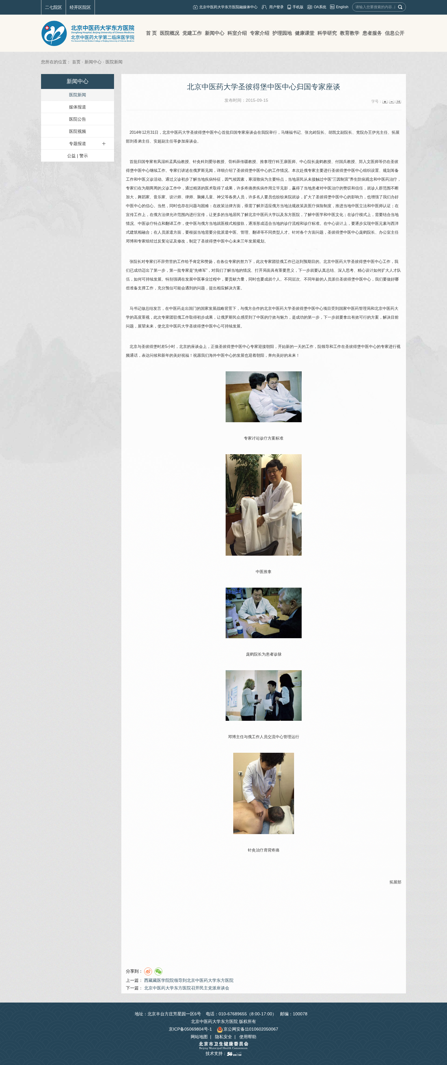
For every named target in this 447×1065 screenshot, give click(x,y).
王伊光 (374, 132)
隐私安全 (223, 1036)
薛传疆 (242, 161)
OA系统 (320, 7)
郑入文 (365, 161)
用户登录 (276, 7)
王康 (284, 161)
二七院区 (53, 7)
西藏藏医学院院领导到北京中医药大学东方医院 (189, 980)
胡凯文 (334, 132)
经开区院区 (80, 7)
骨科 (232, 161)
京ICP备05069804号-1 (190, 1029)
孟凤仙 (175, 161)
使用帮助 (247, 1036)
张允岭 (311, 132)
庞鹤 (319, 161)
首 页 (151, 33)
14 (397, 101)
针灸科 (199, 161)
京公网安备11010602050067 (251, 1029)
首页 (76, 61)
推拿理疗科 (270, 161)
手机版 (298, 7)
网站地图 (199, 1036)
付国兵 (341, 161)
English (342, 7)
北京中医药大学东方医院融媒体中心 (228, 7)
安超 (157, 141)
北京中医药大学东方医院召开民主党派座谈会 (186, 987)
